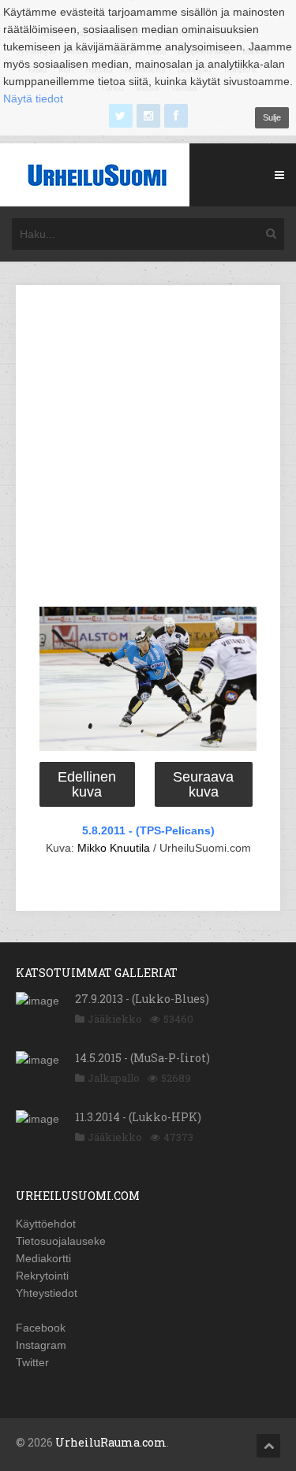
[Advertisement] (148, 448)
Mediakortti (43, 1258)
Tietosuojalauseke (61, 1241)
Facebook (41, 1327)
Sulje (272, 117)
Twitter (32, 1362)
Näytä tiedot (33, 98)
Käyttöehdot (46, 1223)
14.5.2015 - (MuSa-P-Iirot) (142, 1057)
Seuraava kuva (203, 784)
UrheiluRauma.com (111, 1442)
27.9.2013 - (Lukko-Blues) (142, 998)
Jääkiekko (115, 1019)
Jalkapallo (114, 1078)
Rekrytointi (42, 1275)
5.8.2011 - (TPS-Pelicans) (148, 830)
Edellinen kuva (87, 784)
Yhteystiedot (46, 1293)
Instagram (41, 1345)
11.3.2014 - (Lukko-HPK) (138, 1116)
